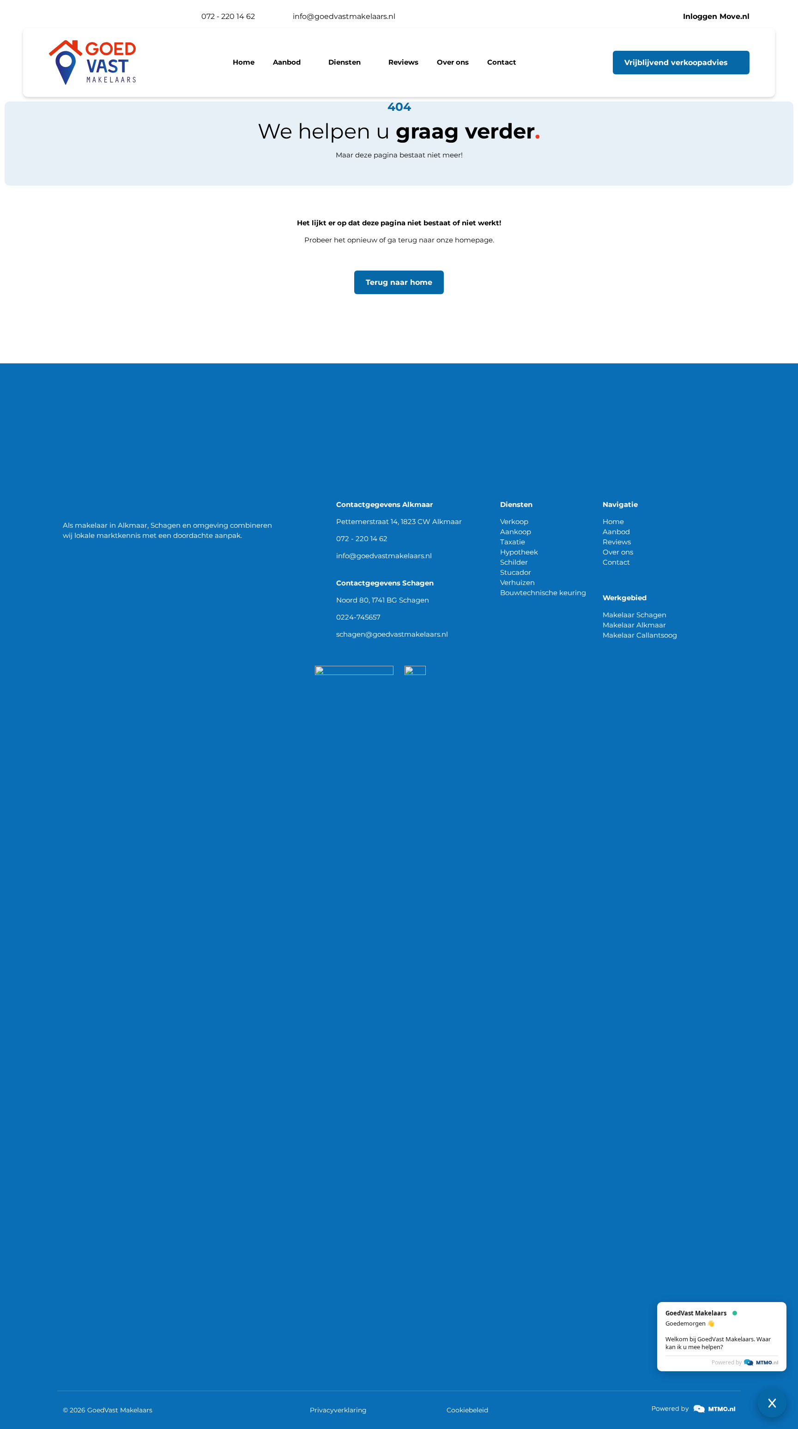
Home (613, 521)
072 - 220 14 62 (361, 538)
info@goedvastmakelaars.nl (384, 555)
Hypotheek (519, 552)
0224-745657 (358, 617)
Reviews (617, 541)
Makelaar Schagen (634, 614)
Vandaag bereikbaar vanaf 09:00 (116, 16)
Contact (616, 562)
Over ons (618, 552)
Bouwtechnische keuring (543, 592)
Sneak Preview (757, 1339)
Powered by (727, 1289)
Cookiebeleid (467, 1410)
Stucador (515, 572)
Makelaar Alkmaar (634, 625)
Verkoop (514, 521)
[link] (693, 1409)
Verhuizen (517, 582)
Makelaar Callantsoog (640, 635)
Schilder (514, 562)
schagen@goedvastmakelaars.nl (392, 634)
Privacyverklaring (338, 1410)
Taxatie (512, 541)
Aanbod (616, 531)
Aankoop (515, 531)
